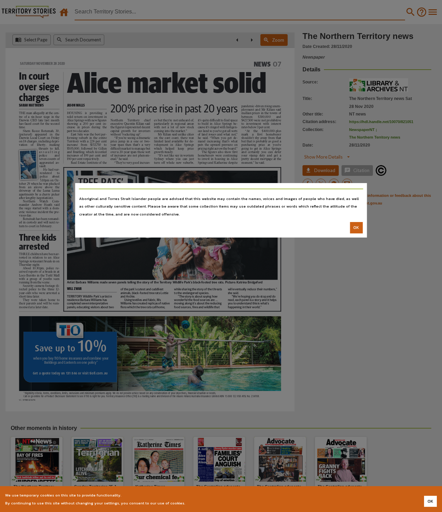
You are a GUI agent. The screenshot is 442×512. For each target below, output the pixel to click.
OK (356, 227)
